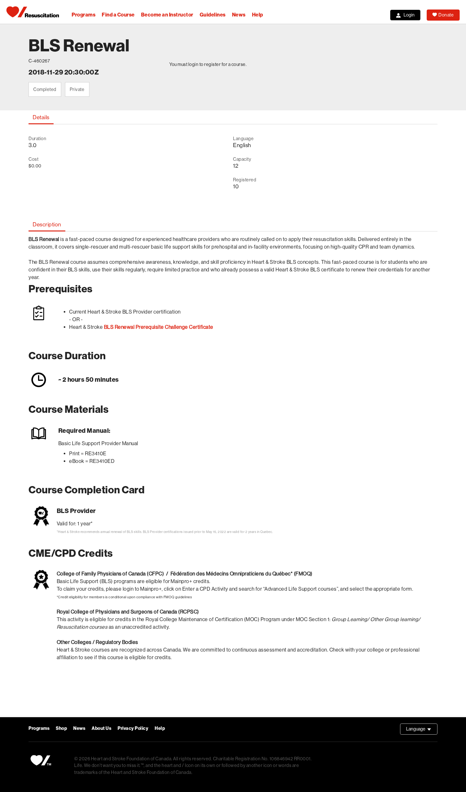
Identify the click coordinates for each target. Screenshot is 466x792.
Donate (446, 14)
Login (409, 14)
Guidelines (213, 15)
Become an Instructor (167, 15)
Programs (83, 15)
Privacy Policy (133, 728)
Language (421, 730)
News (239, 15)
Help (257, 15)
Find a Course (118, 15)
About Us (101, 728)
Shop (61, 728)
